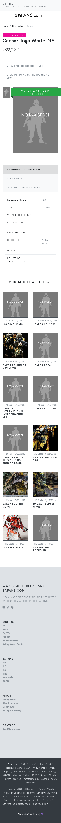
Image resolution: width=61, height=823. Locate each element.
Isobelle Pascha (10, 640)
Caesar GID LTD (45, 408)
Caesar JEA (43, 365)
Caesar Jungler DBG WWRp (14, 366)
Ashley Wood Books (13, 644)
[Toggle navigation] (54, 15)
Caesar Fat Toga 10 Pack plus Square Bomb (15, 460)
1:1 (4, 662)
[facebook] (4, 607)
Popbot (6, 636)
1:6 (4, 670)
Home (5, 25)
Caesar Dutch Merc (13, 505)
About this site (10, 703)
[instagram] (8, 607)
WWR (6, 629)
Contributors (9, 706)
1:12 (5, 673)
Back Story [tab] (14, 178)
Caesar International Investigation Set (13, 412)
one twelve (17, 25)
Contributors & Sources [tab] (23, 187)
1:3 (4, 666)
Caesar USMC (13, 324)
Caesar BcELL (14, 547)
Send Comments (11, 728)
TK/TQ (6, 633)
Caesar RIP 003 (45, 324)
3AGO (6, 681)
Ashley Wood (9, 699)
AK (4, 625)
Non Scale (8, 677)
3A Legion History (12, 710)
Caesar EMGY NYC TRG (45, 459)
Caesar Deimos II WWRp (45, 505)
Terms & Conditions (28, 814)
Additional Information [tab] (23, 169)
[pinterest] (12, 607)
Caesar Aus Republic (41, 549)
